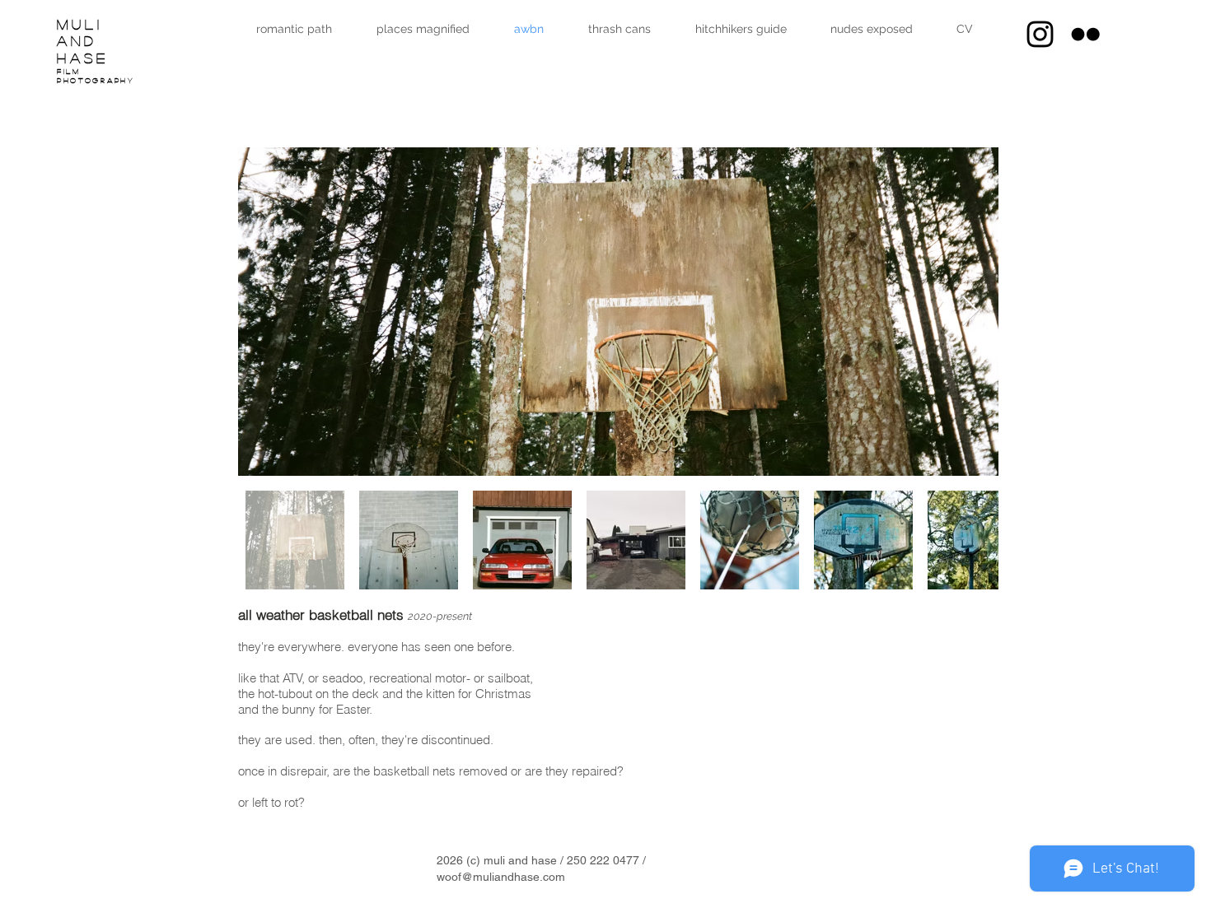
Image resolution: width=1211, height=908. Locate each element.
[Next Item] (970, 312)
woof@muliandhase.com (501, 876)
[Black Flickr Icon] (1085, 34)
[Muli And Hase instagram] (1040, 34)
